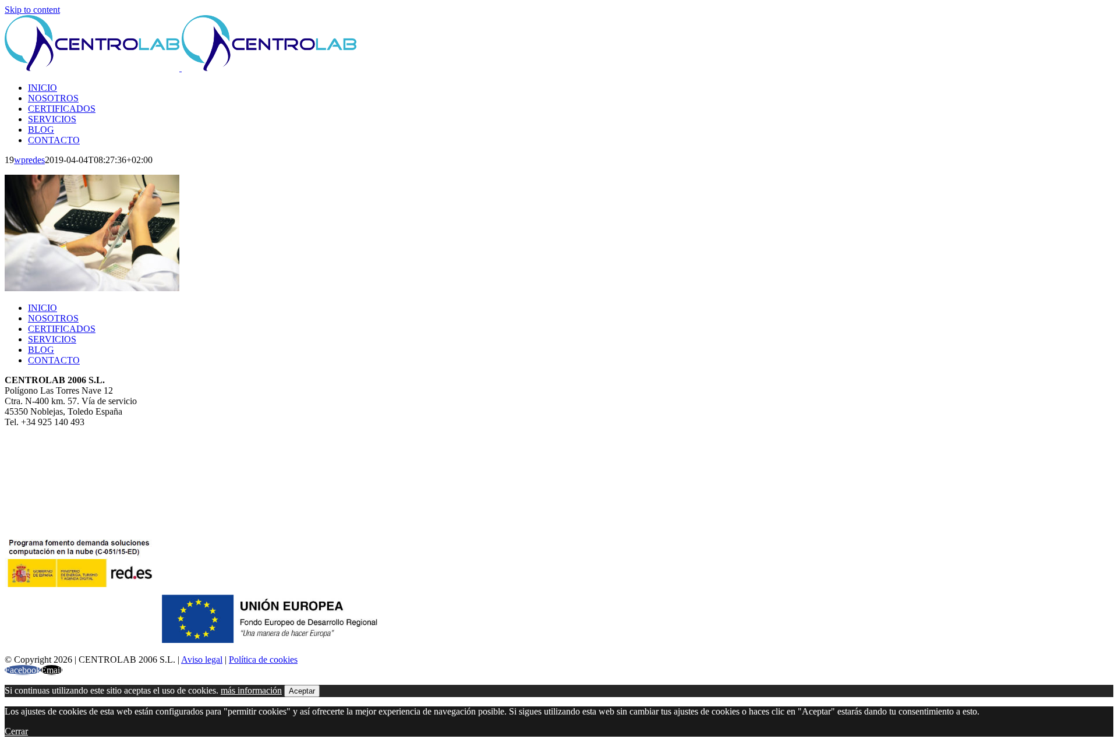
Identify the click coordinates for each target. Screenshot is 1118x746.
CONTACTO (54, 360)
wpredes (29, 160)
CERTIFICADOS (61, 329)
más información (251, 690)
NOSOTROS (53, 318)
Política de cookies (263, 659)
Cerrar (16, 731)
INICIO (42, 308)
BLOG (41, 350)
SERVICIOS (52, 339)
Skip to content (32, 10)
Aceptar (302, 691)
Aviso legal (201, 659)
